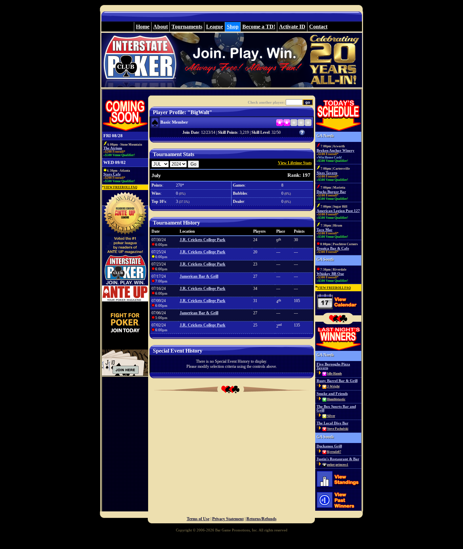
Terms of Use (198, 518)
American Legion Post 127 (338, 211)
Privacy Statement (228, 518)
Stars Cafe (112, 174)
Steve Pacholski (337, 428)
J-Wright (333, 386)
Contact (318, 26)
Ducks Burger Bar (331, 192)
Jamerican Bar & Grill (199, 276)
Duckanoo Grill (329, 446)
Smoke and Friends (332, 394)
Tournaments (187, 26)
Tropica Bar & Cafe (333, 248)
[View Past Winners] (338, 510)
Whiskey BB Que (330, 274)
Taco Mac (325, 230)
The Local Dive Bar (332, 423)
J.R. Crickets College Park (202, 239)
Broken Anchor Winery (336, 150)
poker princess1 (337, 464)
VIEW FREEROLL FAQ (120, 187)
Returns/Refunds (261, 518)
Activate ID (292, 26)
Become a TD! (258, 26)
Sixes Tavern (327, 173)
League (214, 26)
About (160, 26)
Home (142, 26)
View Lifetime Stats (295, 163)
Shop (233, 26)
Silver (331, 416)
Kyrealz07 (334, 451)
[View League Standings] (338, 488)
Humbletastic (336, 399)
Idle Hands (334, 373)
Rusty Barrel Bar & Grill (337, 381)
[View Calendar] (338, 311)
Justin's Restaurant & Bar (338, 459)
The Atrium (112, 148)
